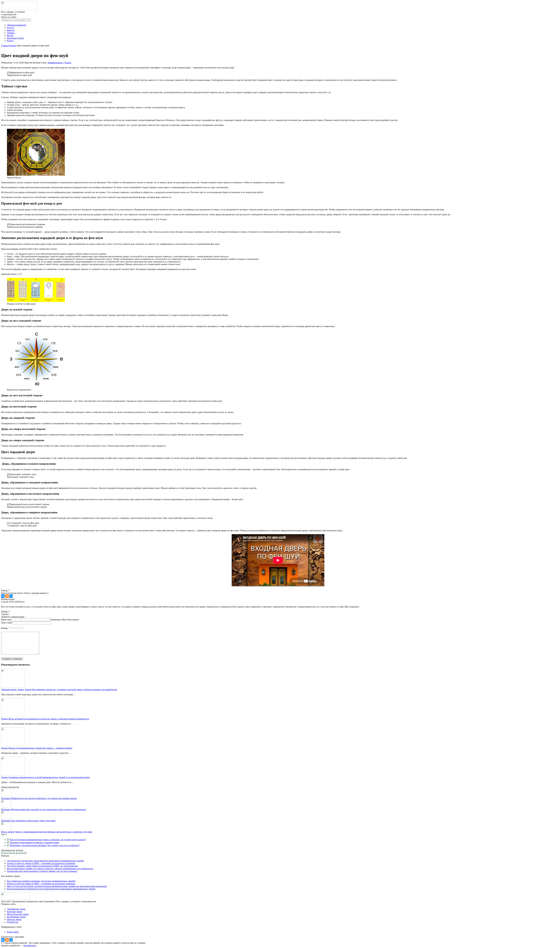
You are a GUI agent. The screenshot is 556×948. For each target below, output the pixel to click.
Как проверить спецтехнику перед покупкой (33, 820)
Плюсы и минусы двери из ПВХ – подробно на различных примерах (41, 863)
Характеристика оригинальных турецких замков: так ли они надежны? (42, 871)
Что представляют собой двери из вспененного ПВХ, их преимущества (42, 866)
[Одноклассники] (7, 596)
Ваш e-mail (6, 622)
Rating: (4, 628)
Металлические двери (18, 914)
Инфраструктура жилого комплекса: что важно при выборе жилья (44, 798)
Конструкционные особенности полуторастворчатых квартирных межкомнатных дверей (51, 889)
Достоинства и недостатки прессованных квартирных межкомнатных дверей (45, 861)
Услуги (10, 27)
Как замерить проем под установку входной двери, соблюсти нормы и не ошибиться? (74, 689)
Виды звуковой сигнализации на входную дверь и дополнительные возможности (48, 719)
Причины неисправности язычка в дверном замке (34, 842)
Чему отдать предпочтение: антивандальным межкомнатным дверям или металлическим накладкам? (57, 886)
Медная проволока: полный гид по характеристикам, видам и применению (48, 809)
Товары (10, 33)
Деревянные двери (16, 909)
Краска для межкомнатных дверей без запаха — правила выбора (40, 748)
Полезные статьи (15, 38)
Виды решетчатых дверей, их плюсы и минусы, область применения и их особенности (50, 868)
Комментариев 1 (56, 62)
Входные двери (14, 911)
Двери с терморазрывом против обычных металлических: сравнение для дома (53, 832)
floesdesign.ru (29, 945)
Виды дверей (7, 832)
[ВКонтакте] (3, 596)
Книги (10, 40)
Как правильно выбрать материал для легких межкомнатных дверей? (41, 881)
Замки (21, 689)
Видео (10, 35)
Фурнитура (12, 922)
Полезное (6, 798)
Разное (68, 62)
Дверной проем (9, 689)
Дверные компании (16, 25)
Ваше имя (6, 619)
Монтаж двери (14, 919)
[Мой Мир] (11, 596)
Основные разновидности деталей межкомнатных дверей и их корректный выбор (49, 777)
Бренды (10, 30)
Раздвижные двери (16, 917)
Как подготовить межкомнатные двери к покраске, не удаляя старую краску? (48, 839)
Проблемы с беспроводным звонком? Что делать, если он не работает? (45, 845)
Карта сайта (13, 932)
